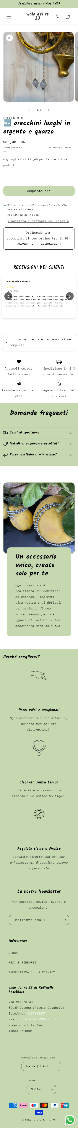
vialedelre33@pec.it (39, 1019)
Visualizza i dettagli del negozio (38, 220)
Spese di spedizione (36, 147)
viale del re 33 (45, 1120)
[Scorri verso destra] (48, 110)
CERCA (13, 952)
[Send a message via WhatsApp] (70, 1120)
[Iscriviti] (64, 920)
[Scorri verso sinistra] (29, 110)
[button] (8, 16)
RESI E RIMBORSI (23, 962)
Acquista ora (39, 191)
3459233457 (36, 1013)
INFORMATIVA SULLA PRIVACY (32, 972)
